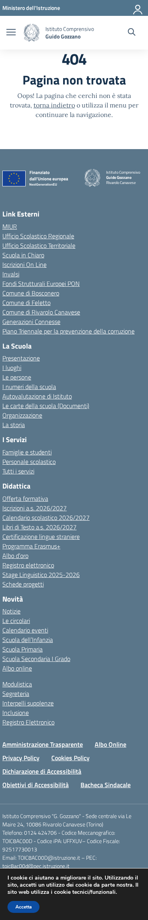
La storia (13, 424)
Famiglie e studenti (27, 452)
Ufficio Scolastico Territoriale (38, 245)
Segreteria (15, 693)
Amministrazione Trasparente (42, 744)
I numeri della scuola (29, 386)
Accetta (23, 907)
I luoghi (11, 367)
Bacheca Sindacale (106, 785)
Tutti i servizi (18, 471)
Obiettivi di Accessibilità (35, 785)
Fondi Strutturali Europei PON (41, 283)
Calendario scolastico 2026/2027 (46, 517)
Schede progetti (23, 584)
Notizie (11, 611)
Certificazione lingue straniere (41, 536)
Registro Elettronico (28, 722)
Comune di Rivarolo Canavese (41, 312)
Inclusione (15, 712)
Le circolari (16, 620)
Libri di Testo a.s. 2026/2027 (39, 527)
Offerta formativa (25, 498)
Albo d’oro (15, 555)
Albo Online (110, 744)
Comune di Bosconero (30, 293)
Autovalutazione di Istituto (37, 396)
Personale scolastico (29, 461)
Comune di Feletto (26, 302)
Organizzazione (22, 415)
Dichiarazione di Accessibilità (41, 771)
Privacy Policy (20, 758)
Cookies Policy (70, 758)
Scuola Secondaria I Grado (36, 658)
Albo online (17, 668)
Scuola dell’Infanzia (27, 639)
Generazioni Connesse (31, 321)
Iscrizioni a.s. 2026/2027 (34, 508)
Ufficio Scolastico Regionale (38, 236)
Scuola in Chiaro (23, 255)
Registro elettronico (28, 565)
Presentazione (21, 358)
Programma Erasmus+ (31, 546)
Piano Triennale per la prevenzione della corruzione (68, 331)
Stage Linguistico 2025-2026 (41, 574)
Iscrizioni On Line (24, 264)
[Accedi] (138, 8)
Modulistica (17, 684)
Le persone (16, 377)
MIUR (9, 226)
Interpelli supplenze (28, 703)
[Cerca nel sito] (132, 33)
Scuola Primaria (22, 649)
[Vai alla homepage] (31, 33)
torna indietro (54, 105)
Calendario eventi (25, 630)
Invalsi (10, 274)
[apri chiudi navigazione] (11, 33)
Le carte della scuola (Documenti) (45, 405)
